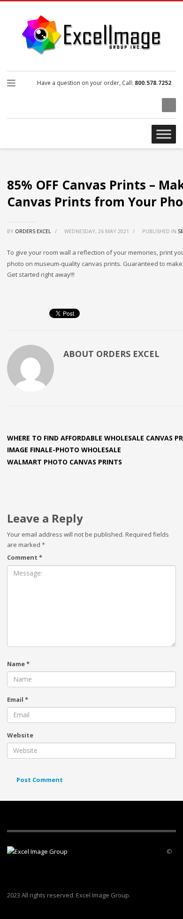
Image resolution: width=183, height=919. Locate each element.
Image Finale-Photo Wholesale (64, 449)
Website (20, 735)
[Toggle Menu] (163, 133)
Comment (24, 557)
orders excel (34, 231)
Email (17, 699)
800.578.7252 (153, 83)
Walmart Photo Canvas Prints (64, 461)
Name (18, 664)
